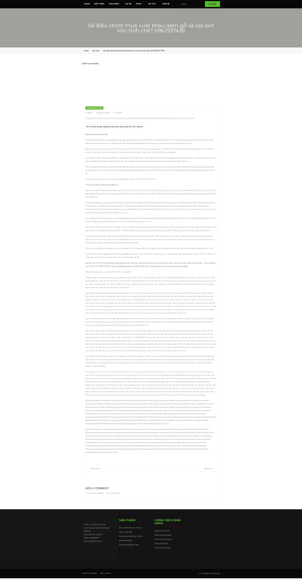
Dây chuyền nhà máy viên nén (130, 528)
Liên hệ (165, 4)
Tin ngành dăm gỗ (103, 113)
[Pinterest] (111, 546)
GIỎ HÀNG (212, 4)
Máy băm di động (125, 540)
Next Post (208, 468)
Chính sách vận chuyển (163, 539)
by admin (88, 113)
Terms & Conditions (89, 573)
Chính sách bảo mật (161, 531)
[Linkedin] (100, 546)
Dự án (128, 4)
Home (87, 4)
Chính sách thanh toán (162, 535)
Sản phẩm (114, 4)
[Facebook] (84, 546)
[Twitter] (89, 546)
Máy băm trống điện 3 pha (129, 545)
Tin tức (152, 4)
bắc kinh (95, 51)
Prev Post (95, 468)
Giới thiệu (99, 4)
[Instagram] (106, 546)
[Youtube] (95, 546)
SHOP (138, 4)
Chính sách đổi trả (161, 543)
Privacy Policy (105, 573)
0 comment (118, 113)
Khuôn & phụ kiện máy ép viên (131, 536)
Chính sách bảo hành (162, 548)
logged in (100, 493)
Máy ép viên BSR (125, 532)
